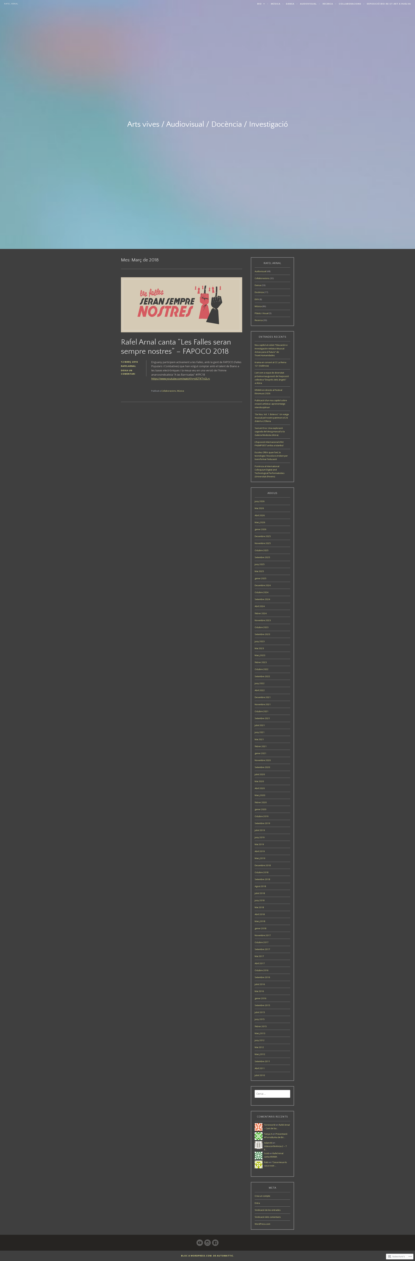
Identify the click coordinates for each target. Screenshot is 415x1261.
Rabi (266, 1162)
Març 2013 (260, 1033)
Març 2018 (260, 921)
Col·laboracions (350, 3)
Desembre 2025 (263, 536)
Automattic (225, 1255)
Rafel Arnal (11, 4)
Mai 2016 (259, 991)
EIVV (257, 299)
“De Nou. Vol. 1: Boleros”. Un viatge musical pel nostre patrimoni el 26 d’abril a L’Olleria (272, 418)
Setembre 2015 (262, 1005)
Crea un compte (262, 1195)
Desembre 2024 (263, 585)
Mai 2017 (259, 956)
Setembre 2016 (262, 977)
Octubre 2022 (261, 669)
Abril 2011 (260, 1068)
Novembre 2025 (263, 543)
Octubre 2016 (261, 970)
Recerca (328, 3)
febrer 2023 (261, 662)
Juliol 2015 (260, 1012)
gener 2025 (260, 578)
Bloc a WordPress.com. (197, 1255)
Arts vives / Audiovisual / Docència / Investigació (207, 124)
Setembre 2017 (262, 949)
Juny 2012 (260, 1040)
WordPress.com (262, 1223)
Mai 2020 (259, 781)
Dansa (290, 3)
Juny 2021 (260, 732)
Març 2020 (260, 795)
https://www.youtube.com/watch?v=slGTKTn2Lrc (180, 378)
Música (275, 3)
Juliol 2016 (260, 984)
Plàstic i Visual (261, 313)
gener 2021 (260, 753)
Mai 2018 (259, 907)
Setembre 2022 (262, 676)
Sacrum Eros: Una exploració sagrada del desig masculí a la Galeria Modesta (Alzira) (270, 431)
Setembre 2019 (262, 823)
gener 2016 (260, 998)
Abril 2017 (260, 963)
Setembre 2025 (262, 557)
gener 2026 (260, 529)
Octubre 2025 (261, 550)
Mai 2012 (259, 1047)
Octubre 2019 (261, 816)
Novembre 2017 (263, 935)
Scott (266, 1153)
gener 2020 (260, 809)
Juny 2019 (260, 837)
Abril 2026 (260, 515)
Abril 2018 (260, 914)
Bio (259, 3)
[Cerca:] (272, 1093)
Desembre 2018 (263, 865)
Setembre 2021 (262, 718)
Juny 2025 (260, 564)
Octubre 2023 (261, 627)
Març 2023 (260, 655)
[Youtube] (199, 1241)
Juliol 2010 (260, 1075)
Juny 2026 (260, 501)
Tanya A (268, 1133)
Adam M (268, 1142)
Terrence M (269, 1124)
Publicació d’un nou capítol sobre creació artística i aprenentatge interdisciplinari (271, 404)
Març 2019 (260, 858)
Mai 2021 (259, 739)
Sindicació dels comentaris (268, 1216)
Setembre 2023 (262, 634)
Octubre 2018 (261, 872)
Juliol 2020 (260, 774)
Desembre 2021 (263, 697)
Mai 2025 (259, 571)
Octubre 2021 (261, 711)
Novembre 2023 (263, 620)
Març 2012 (260, 1054)
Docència (259, 292)
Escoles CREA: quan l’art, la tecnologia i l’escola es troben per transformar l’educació (271, 456)
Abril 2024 (260, 606)
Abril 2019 (260, 851)
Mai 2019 (259, 844)
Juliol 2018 (260, 893)
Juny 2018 (260, 900)
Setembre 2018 (262, 879)
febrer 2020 (261, 802)
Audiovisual (308, 3)
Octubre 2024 (261, 592)
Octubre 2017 (261, 942)
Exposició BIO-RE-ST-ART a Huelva (389, 3)
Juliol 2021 (260, 725)
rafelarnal (128, 366)
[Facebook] (215, 1241)
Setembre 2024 (262, 599)
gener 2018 (260, 928)
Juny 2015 (260, 1019)
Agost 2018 (260, 886)
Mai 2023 (259, 648)
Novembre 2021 (263, 704)
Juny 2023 (260, 641)
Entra (257, 1203)
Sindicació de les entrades (268, 1210)
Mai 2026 (259, 508)
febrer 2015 (261, 1026)
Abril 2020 (260, 788)
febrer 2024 (261, 613)
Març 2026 (260, 522)
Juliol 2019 (260, 830)
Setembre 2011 (262, 1061)
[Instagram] (207, 1241)
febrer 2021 (261, 746)
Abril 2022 (260, 690)
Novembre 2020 (263, 760)
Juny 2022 (260, 683)
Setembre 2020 (262, 767)
